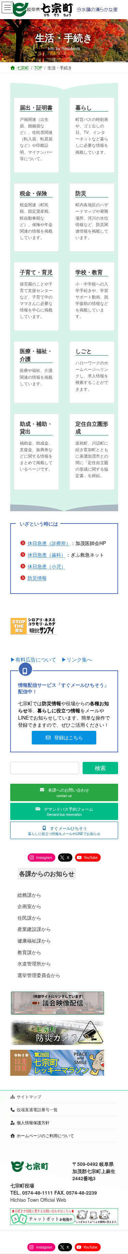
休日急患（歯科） (47, 554)
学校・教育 (89, 272)
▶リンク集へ (76, 659)
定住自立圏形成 (91, 427)
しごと (83, 351)
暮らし (83, 107)
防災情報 (37, 577)
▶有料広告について (35, 659)
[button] (64, 737)
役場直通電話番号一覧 (37, 1109)
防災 (80, 193)
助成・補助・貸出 (36, 427)
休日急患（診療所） (49, 543)
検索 (100, 768)
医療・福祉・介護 (36, 354)
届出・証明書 (36, 107)
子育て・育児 (36, 272)
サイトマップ (29, 1096)
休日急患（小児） (47, 566)
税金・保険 (33, 193)
